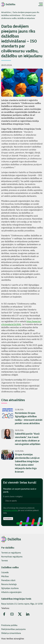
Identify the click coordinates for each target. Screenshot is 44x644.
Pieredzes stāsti (8, 580)
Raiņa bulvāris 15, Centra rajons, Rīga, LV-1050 (22, 604)
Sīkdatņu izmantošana (11, 633)
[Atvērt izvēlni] (40, 4)
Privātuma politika (9, 625)
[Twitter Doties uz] (20, 614)
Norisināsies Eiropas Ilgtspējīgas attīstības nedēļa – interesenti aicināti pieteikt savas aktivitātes (28, 418)
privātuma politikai (10, 510)
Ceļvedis (5, 572)
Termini (4, 560)
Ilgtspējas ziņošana (10, 588)
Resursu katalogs (9, 584)
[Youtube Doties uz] (12, 614)
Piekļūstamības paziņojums (13, 629)
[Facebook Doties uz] (4, 614)
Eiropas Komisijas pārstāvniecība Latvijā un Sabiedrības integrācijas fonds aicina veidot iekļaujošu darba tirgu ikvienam (27, 463)
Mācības (5, 576)
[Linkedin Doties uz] (28, 614)
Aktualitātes (6, 12)
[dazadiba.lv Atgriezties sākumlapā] (8, 4)
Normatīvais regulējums (11, 556)
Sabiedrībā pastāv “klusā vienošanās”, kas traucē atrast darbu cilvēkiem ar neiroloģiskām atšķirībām (27, 439)
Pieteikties (8, 518)
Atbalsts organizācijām (11, 592)
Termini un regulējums (11, 552)
